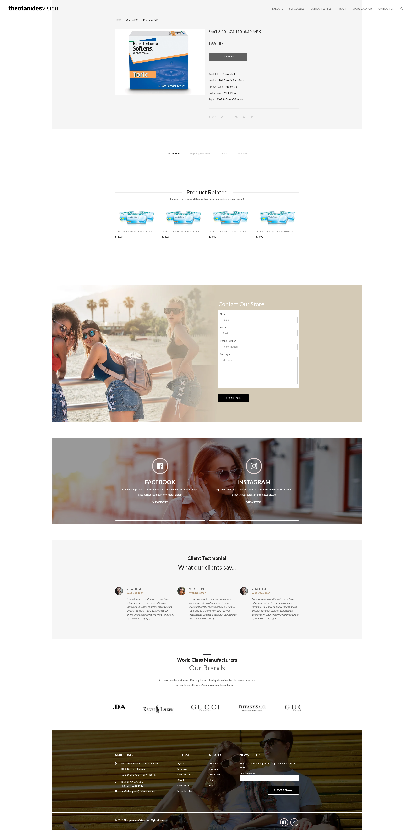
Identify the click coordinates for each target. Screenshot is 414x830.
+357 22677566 (134, 781)
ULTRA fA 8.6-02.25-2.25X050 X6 (180, 231)
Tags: (211, 99)
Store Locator (184, 790)
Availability (215, 74)
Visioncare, (238, 99)
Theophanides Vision (135, 820)
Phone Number (228, 340)
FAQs (224, 153)
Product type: (216, 86)
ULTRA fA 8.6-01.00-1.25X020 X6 (227, 231)
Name (223, 314)
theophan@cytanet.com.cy (141, 791)
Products (213, 763)
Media (212, 785)
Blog (211, 779)
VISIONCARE (231, 92)
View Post (160, 502)
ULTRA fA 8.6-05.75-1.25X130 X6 (133, 231)
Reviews (242, 153)
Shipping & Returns (200, 153)
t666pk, (227, 99)
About (180, 779)
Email (223, 327)
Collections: (215, 92)
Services (213, 768)
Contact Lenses (185, 774)
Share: (212, 117)
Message (225, 354)
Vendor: (213, 80)
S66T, (220, 99)
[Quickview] (158, 222)
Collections (215, 774)
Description (173, 153)
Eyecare (181, 763)
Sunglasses (183, 768)
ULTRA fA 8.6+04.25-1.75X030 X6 (274, 231)
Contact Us (183, 785)
